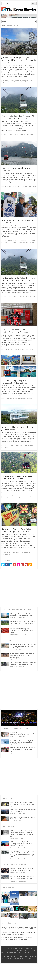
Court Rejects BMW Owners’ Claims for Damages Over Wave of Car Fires (23, 663)
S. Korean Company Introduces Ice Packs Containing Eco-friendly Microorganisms (18, 933)
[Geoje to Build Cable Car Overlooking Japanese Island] (19, 414)
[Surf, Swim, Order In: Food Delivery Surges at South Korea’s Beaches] (5, 741)
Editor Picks (17, 240)
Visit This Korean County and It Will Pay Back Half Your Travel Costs (23, 818)
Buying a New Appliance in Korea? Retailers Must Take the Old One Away (22, 803)
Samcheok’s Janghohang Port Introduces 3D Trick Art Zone (14, 381)
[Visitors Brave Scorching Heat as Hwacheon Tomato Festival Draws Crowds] (5, 630)
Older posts (5, 560)
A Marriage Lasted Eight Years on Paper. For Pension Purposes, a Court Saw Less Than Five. (23, 646)
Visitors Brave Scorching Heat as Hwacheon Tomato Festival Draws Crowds (21, 630)
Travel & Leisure (17, 242)
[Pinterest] (26, 564)
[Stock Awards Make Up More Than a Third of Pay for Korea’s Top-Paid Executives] (5, 877)
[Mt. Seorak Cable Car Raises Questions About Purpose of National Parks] (19, 262)
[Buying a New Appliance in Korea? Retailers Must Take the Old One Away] (5, 804)
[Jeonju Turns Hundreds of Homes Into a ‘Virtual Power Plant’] (5, 811)
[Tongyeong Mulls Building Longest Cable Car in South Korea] (19, 462)
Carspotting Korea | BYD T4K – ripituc (12, 927)
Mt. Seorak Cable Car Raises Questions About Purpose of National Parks (18, 279)
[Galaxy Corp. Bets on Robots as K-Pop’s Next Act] (23, 908)
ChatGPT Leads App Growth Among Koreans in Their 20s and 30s (22, 734)
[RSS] (30, 564)
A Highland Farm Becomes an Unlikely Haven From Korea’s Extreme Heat (22, 622)
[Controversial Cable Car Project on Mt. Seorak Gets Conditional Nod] (19, 100)
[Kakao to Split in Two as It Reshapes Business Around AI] (23, 893)
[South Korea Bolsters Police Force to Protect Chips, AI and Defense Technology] (32, 915)
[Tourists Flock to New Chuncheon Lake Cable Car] (19, 153)
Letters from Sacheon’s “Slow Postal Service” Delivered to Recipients (17, 330)
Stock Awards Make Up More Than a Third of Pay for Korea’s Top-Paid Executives (22, 878)
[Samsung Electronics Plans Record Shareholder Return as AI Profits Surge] (14, 908)
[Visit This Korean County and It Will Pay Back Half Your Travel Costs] (5, 818)
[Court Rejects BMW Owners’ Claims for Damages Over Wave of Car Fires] (5, 664)
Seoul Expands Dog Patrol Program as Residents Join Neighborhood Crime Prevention (16, 938)
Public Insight (29, 134)
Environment (13, 80)
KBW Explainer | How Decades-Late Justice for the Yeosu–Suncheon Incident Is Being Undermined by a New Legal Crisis (23, 853)
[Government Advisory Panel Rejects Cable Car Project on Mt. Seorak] (19, 514)
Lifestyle (13, 496)
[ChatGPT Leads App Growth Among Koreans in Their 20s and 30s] (5, 734)
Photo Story (16, 186)
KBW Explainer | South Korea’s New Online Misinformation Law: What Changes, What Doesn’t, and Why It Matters (22, 833)
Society (10, 242)
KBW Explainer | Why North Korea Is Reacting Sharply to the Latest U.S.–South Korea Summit (22, 843)
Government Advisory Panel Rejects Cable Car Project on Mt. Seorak (16, 530)
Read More (24, 82)
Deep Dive (14, 445)
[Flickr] (18, 564)
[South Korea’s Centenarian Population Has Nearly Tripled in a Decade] (5, 870)
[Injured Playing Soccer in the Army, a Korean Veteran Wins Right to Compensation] (5, 655)
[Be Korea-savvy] (19, 9)
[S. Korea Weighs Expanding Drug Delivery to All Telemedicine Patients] (5, 915)
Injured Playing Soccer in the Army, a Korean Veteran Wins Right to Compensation (22, 655)
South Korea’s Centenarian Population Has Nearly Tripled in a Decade (22, 869)
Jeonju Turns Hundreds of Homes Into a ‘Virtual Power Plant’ (23, 811)
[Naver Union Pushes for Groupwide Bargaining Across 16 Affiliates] (23, 916)
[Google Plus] (14, 564)
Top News (9, 82)
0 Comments (22, 617)
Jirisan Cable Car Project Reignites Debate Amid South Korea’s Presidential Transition (18, 60)
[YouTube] (22, 564)
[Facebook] (7, 564)
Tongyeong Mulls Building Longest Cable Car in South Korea (16, 477)
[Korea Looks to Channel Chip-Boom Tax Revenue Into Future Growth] (32, 893)
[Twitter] (3, 564)
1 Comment (25, 858)
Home (3, 25)
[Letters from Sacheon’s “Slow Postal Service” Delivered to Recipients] (19, 314)
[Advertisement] (19, 588)
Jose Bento (4, 937)
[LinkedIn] (10, 564)
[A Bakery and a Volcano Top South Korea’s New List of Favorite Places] (5, 615)
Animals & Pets (18, 296)
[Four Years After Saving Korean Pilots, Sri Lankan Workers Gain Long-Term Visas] (5, 909)
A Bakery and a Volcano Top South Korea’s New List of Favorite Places (21, 615)
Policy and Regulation (19, 134)
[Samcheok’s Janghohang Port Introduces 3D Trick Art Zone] (19, 366)
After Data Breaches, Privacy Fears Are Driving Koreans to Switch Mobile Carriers (23, 749)
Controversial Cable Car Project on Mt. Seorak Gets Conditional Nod (18, 117)
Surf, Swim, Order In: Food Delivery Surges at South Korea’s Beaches (21, 741)
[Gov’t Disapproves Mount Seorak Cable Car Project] (19, 204)
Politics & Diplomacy (23, 80)
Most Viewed (20, 496)
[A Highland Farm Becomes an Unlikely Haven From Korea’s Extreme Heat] (5, 622)
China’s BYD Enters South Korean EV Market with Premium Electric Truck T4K (18, 928)
